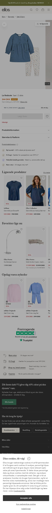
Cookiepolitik (19, 491)
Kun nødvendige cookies (26, 504)
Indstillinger (26, 509)
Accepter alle (26, 498)
